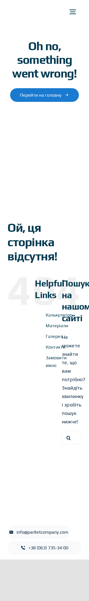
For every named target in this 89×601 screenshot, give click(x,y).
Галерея (54, 336)
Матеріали (57, 325)
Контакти (56, 347)
